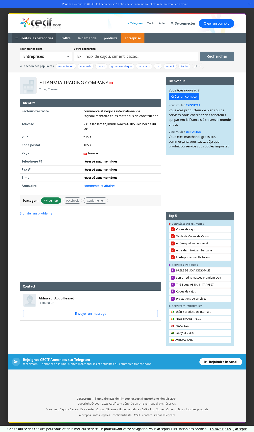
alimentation (65, 66)
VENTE (200, 224)
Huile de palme (129, 409)
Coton (100, 409)
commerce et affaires (99, 186)
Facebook (72, 200)
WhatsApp (51, 200)
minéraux (144, 66)
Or (81, 409)
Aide (162, 23)
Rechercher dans (31, 49)
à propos (85, 415)
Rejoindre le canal (223, 362)
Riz (152, 409)
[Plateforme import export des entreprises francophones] (41, 23)
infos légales (101, 415)
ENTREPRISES (194, 306)
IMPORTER (193, 132)
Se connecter (185, 23)
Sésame (111, 409)
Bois (181, 409)
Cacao (74, 409)
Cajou (63, 409)
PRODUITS (191, 265)
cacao (101, 66)
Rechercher (217, 56)
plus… (197, 66)
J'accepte (240, 429)
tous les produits (197, 409)
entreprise (133, 38)
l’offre (66, 38)
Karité (90, 409)
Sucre (160, 409)
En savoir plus (220, 429)
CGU (137, 415)
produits (110, 38)
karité (184, 66)
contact (147, 415)
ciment (170, 66)
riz (158, 66)
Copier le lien (96, 200)
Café (144, 409)
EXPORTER (193, 105)
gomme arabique (121, 66)
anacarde (85, 66)
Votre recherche (85, 49)
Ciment (171, 409)
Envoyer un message (90, 313)
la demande (87, 38)
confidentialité (122, 415)
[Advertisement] (90, 248)
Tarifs (150, 23)
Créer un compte (216, 23)
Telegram (136, 23)
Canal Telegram (164, 415)
